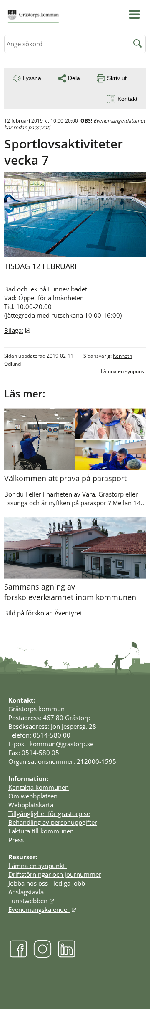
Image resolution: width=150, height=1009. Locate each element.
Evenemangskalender (42, 909)
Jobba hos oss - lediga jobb (46, 883)
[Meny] (134, 14)
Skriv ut (117, 78)
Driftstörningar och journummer (54, 874)
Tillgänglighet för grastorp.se (49, 813)
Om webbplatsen (33, 796)
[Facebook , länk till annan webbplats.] (18, 955)
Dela (74, 78)
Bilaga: (17, 330)
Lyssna (32, 78)
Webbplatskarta (30, 805)
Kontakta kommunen (38, 787)
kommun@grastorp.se (61, 744)
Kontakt (128, 98)
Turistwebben (31, 900)
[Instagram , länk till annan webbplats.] (42, 955)
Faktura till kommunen (41, 831)
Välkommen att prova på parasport (65, 478)
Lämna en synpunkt (123, 371)
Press (16, 840)
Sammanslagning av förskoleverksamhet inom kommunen (70, 592)
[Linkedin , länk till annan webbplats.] (67, 955)
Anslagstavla (26, 892)
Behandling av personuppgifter (52, 822)
